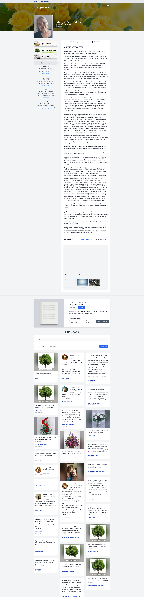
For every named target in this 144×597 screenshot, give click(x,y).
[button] (46, 362)
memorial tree (83, 239)
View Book (72, 307)
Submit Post (104, 346)
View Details (45, 73)
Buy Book (81, 307)
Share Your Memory (102, 321)
